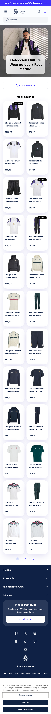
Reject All (25, 702)
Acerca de (8, 578)
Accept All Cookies (25, 709)
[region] (25, 696)
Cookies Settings (25, 695)
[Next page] (33, 558)
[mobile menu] (6, 11)
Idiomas (7, 595)
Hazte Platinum (25, 619)
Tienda (7, 569)
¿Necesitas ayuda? (13, 586)
